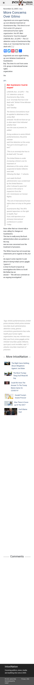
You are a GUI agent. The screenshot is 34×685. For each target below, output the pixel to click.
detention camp (9, 329)
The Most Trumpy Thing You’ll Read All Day (20, 375)
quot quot (7, 344)
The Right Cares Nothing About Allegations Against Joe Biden (20, 365)
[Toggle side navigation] (3, 3)
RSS (28, 679)
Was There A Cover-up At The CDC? (21, 403)
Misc (20, 9)
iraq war (16, 336)
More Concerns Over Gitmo (14, 14)
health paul (7, 334)
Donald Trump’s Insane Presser (20, 396)
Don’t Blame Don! (23, 410)
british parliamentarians (16, 321)
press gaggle (19, 339)
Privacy (23, 679)
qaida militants (22, 342)
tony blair (13, 347)
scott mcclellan (16, 344)
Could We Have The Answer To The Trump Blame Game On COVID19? (19, 387)
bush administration (18, 326)
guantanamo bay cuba (21, 331)
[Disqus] (17, 584)
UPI (4, 81)
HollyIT (6, 683)
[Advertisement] (17, 299)
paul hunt (10, 339)
